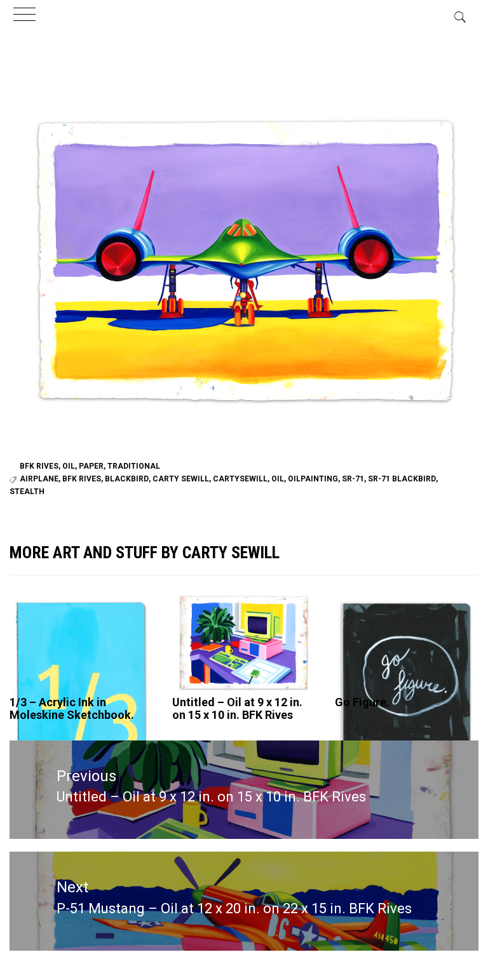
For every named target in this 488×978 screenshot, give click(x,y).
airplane (39, 478)
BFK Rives (39, 466)
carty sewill (180, 478)
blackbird (127, 478)
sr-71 (353, 478)
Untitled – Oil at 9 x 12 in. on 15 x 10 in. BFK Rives (237, 708)
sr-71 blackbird (402, 478)
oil (68, 466)
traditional (133, 466)
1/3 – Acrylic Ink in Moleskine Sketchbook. (72, 708)
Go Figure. (362, 702)
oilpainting (313, 478)
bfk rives (81, 478)
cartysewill (240, 478)
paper (91, 466)
